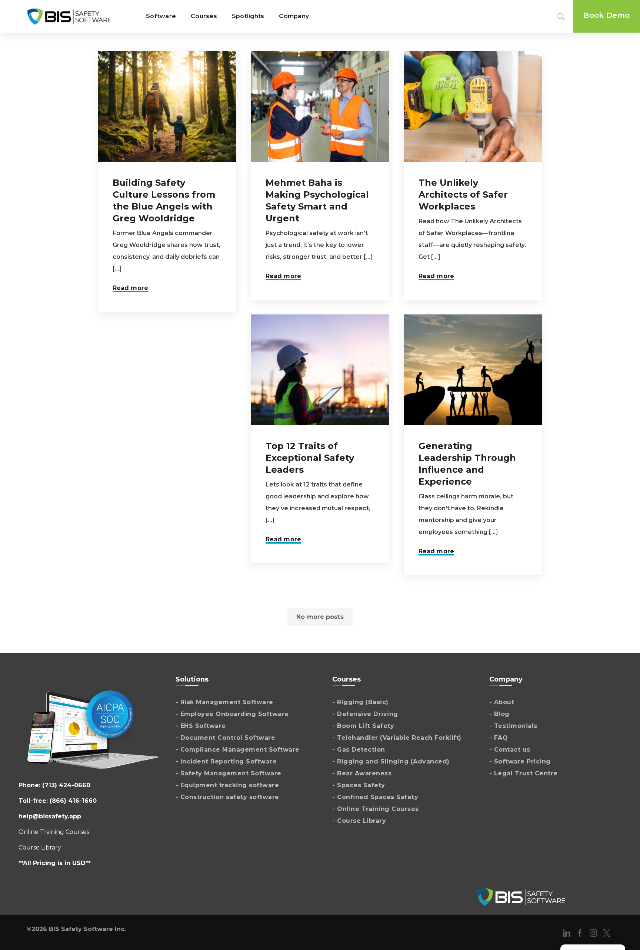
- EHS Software (201, 725)
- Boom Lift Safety (363, 725)
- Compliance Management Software (238, 749)
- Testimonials (513, 725)
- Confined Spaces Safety (375, 797)
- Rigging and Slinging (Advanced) (391, 761)
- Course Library (359, 820)
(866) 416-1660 (73, 800)
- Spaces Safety (358, 785)
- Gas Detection (358, 749)
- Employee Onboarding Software (232, 714)
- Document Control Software (226, 737)
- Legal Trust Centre (523, 773)
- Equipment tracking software (227, 785)
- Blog (499, 714)
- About (501, 702)
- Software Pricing (520, 761)
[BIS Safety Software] (69, 16)
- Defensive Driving (365, 714)
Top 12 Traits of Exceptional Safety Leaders (310, 458)
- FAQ (498, 737)
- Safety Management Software (228, 773)
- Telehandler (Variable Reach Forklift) (396, 737)
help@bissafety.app (50, 816)
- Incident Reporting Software (226, 761)
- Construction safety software (227, 797)
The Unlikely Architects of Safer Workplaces (463, 194)
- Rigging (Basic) (360, 702)
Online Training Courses (54, 831)
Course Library (40, 847)
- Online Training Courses (375, 808)
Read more (130, 287)
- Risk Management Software (224, 702)
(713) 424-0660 (66, 785)
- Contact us (509, 749)
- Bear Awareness (361, 773)
